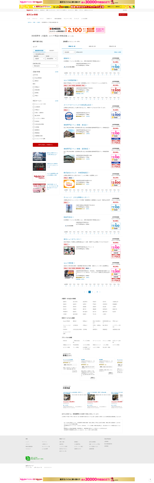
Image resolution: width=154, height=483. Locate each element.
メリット (42, 18)
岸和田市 (105, 304)
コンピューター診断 (40, 138)
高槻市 (74, 309)
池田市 (64, 301)
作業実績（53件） (80, 279)
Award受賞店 (38, 78)
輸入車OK (37, 115)
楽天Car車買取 (92, 441)
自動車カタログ (77, 448)
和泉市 (94, 301)
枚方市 (94, 311)
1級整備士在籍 (38, 135)
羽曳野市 (65, 311)
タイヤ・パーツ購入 (78, 446)
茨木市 (104, 301)
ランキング (76, 18)
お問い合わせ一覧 (38, 467)
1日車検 (37, 127)
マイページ (34, 18)
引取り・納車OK (39, 112)
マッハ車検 (76, 347)
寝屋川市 (115, 309)
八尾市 (104, 314)
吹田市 (64, 306)
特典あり (37, 87)
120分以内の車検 (39, 124)
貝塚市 (64, 304)
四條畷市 (115, 304)
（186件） (88, 133)
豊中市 (84, 309)
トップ (28, 18)
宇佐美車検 (76, 344)
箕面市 (84, 314)
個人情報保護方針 (108, 443)
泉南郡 (84, 306)
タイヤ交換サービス (93, 446)
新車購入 (76, 441)
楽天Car (29, 22)
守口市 (94, 314)
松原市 (114, 311)
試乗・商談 (62, 441)
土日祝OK (37, 107)
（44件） (87, 184)
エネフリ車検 (96, 347)
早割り (36, 95)
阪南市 (74, 311)
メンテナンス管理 (63, 446)
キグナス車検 (116, 344)
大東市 (114, 306)
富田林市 (105, 309)
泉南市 (94, 306)
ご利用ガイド (49, 18)
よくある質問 (84, 18)
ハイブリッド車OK (40, 118)
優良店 (36, 80)
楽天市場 (125, 10)
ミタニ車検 (105, 344)
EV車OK (37, 121)
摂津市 (74, 306)
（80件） (87, 208)
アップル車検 (86, 340)
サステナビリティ (48, 467)
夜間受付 (37, 130)
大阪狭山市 (115, 301)
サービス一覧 (28, 467)
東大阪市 (85, 311)
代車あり (37, 109)
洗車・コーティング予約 (94, 444)
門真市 (94, 304)
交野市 (84, 304)
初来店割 (37, 90)
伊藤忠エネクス (67, 344)
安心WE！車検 (106, 347)
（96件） (87, 277)
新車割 (36, 92)
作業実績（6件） (80, 93)
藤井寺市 (105, 311)
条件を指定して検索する (45, 144)
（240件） (88, 159)
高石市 (64, 309)
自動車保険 (91, 448)
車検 (34, 22)
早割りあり (115, 321)
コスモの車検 (86, 344)
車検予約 (61, 444)
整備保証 (37, 133)
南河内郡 (75, 314)
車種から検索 (117, 52)
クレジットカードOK (40, 104)
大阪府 (38, 22)
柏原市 (74, 304)
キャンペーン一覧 (67, 18)
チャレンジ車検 (107, 340)
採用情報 (106, 446)
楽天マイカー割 (63, 451)
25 (97, 292)
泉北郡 (104, 306)
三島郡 (64, 314)
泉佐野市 (85, 301)
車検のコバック (97, 344)
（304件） (88, 116)
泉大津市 (75, 301)
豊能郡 (94, 309)
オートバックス (97, 340)
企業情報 (106, 441)
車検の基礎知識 (58, 18)
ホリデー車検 (66, 347)
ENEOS (65, 340)
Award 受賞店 (66, 321)
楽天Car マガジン (63, 448)
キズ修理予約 (77, 444)
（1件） (87, 91)
